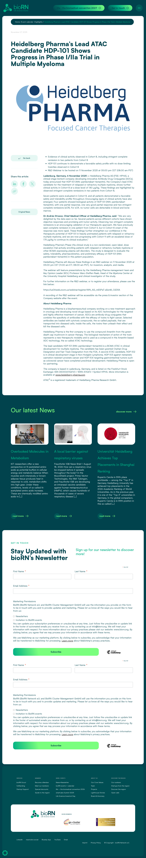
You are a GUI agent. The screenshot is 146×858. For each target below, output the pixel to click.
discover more (124, 411)
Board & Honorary (97, 796)
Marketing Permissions (24, 601)
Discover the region (118, 789)
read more (18, 516)
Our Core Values (97, 782)
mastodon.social (32, 840)
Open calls (115, 793)
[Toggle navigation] (139, 8)
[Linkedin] (14, 184)
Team (93, 786)
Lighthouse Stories (98, 793)
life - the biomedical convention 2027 (77, 7)
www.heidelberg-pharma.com (70, 374)
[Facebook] (23, 184)
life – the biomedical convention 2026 (70, 789)
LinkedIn (20, 840)
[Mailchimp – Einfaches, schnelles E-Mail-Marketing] (113, 653)
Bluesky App (46, 840)
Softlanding (21, 786)
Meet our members (42, 786)
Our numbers (116, 782)
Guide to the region (42, 793)
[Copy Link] (14, 191)
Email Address (21, 586)
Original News (24, 212)
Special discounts (41, 789)
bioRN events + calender (65, 786)
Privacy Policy (96, 843)
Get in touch (118, 7)
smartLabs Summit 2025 (65, 793)
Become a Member (42, 782)
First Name (19, 571)
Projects (94, 789)
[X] (32, 184)
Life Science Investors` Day (65, 796)
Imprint (84, 843)
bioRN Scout (21, 782)
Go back (26, 158)
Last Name (81, 571)
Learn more (67, 640)
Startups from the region (120, 786)
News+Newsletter (62, 782)
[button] (5, 853)
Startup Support (23, 789)
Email (66, 840)
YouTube (57, 840)
